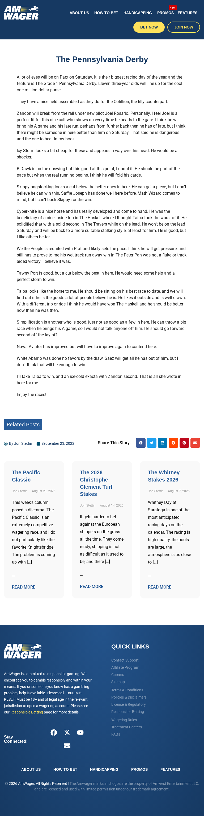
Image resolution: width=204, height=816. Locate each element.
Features (187, 13)
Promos (166, 10)
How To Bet (106, 13)
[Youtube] (80, 732)
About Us (79, 13)
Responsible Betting (26, 712)
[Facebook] (54, 732)
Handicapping (138, 13)
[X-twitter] (67, 732)
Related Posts (23, 424)
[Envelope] (67, 746)
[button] (141, 443)
